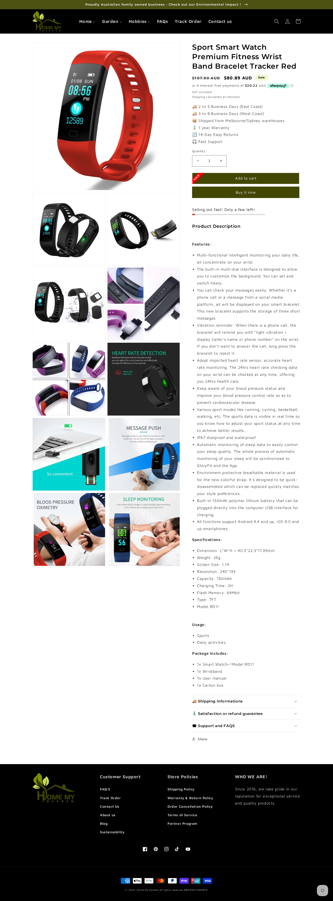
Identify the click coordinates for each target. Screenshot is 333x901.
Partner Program (182, 823)
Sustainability (112, 832)
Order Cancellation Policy (190, 806)
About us (108, 815)
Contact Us (109, 806)
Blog (104, 823)
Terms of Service (182, 815)
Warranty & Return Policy (190, 798)
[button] (276, 21)
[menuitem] (87, 21)
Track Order (110, 798)
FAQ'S (105, 789)
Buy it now (246, 192)
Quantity (198, 151)
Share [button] (202, 739)
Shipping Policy (181, 789)
